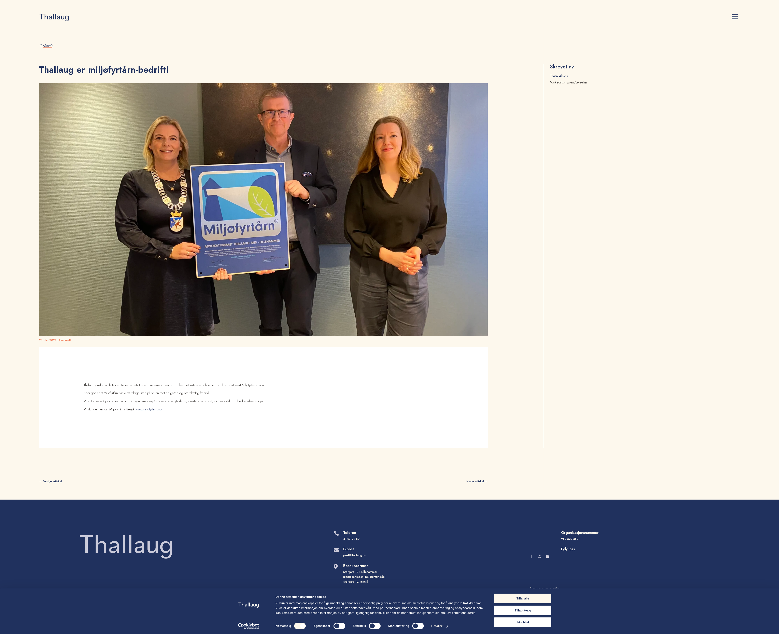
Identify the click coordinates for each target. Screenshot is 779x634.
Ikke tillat (522, 622)
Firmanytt (65, 340)
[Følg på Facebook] (531, 556)
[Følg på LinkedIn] (547, 556)
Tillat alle (522, 598)
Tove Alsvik (559, 76)
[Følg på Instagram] (539, 556)
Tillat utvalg (523, 610)
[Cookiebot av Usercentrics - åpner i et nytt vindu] (248, 626)
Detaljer (436, 626)
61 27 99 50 (351, 539)
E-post (348, 549)
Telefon (349, 532)
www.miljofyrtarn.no (149, 409)
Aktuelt (45, 46)
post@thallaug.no (354, 555)
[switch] (339, 626)
